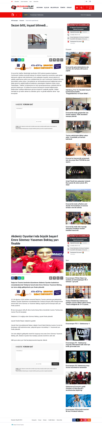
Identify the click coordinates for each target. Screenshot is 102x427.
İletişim (45, 420)
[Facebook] (12, 59)
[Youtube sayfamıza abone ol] (81, 420)
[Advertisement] (7, 40)
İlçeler (46, 7)
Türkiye (62, 7)
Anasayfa (15, 20)
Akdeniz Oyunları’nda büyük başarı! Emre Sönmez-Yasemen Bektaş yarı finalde (48, 15)
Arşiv (30, 1)
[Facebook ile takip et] (74, 420)
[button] (54, 59)
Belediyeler (55, 7)
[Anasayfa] (12, 1)
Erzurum (40, 7)
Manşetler (17, 1)
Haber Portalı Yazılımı (19, 424)
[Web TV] (86, 1)
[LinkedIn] (19, 59)
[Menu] (77, 7)
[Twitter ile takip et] (78, 420)
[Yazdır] (50, 59)
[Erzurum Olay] (22, 7)
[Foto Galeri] (90, 1)
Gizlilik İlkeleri (51, 420)
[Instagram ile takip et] (85, 420)
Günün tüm (86, 15)
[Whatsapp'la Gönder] (22, 59)
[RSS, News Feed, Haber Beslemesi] (89, 420)
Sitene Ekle (36, 1)
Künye (39, 420)
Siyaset (69, 7)
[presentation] (16, 15)
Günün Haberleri (24, 1)
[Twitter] (15, 59)
